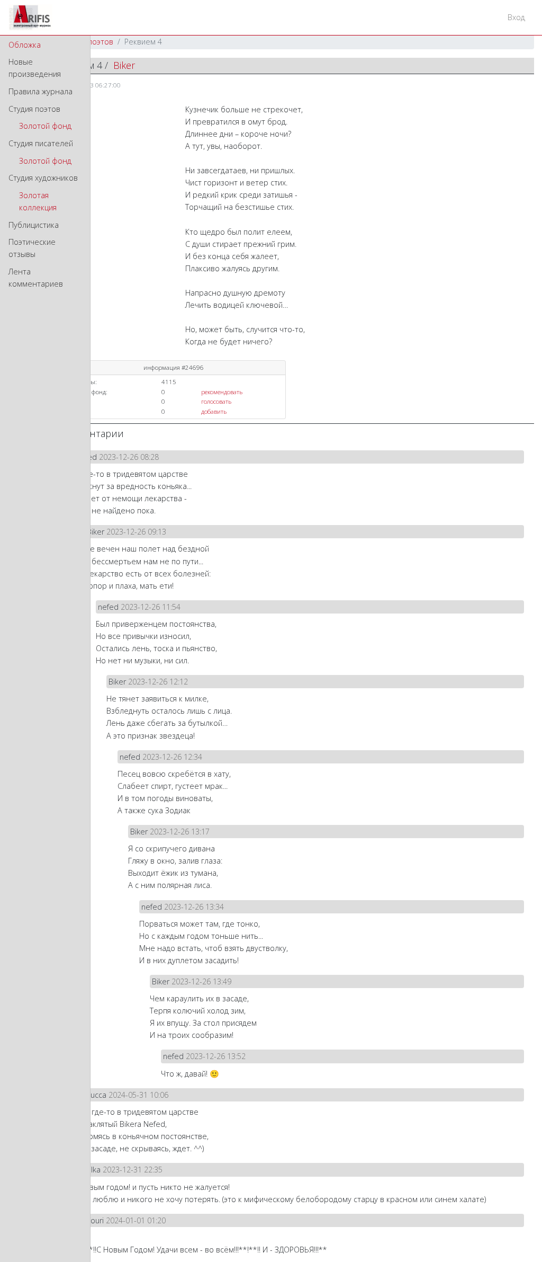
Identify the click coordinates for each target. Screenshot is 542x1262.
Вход (516, 17)
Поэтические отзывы (32, 248)
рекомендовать (221, 392)
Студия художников (43, 178)
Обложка (24, 45)
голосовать (216, 401)
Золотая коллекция (38, 201)
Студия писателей (40, 143)
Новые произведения (34, 68)
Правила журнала (40, 91)
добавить (214, 411)
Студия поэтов (34, 109)
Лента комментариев (35, 277)
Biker (124, 65)
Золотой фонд (45, 126)
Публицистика (33, 225)
